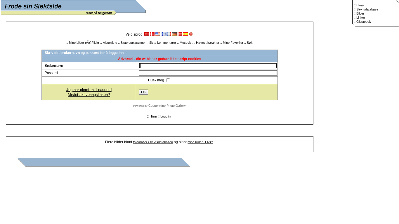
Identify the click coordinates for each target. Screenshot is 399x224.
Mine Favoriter (233, 42)
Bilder (360, 13)
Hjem (360, 5)
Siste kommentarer (162, 42)
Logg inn (166, 116)
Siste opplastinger (133, 42)
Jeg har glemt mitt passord (89, 90)
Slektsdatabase (367, 9)
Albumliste (110, 42)
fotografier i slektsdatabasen (153, 142)
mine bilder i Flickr (200, 142)
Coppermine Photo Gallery (167, 105)
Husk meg (156, 80)
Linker (360, 17)
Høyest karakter (207, 42)
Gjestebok (363, 21)
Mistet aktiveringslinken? (89, 94)
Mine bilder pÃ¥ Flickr (84, 42)
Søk (250, 42)
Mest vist (186, 42)
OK (143, 92)
